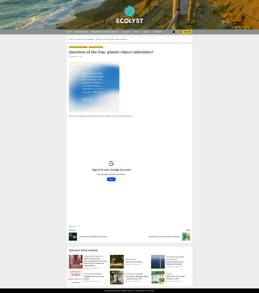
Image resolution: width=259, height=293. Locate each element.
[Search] (177, 32)
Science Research (81, 32)
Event (136, 32)
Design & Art (99, 256)
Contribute (157, 32)
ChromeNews (139, 291)
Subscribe (187, 32)
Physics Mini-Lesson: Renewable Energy (175, 263)
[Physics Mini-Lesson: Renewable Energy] (158, 262)
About (145, 32)
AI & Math (125, 32)
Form (129, 116)
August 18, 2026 (173, 267)
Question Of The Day (95, 47)
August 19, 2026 (132, 264)
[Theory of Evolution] (117, 262)
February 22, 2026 (76, 56)
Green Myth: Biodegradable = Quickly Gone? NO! (136, 277)
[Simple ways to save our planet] (76, 277)
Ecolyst (129, 20)
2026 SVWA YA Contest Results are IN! (175, 277)
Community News (89, 256)
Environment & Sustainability (78, 47)
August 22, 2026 (91, 268)
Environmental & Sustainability (104, 32)
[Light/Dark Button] (173, 32)
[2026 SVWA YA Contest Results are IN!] (158, 277)
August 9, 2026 (132, 281)
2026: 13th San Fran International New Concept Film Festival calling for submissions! (95, 262)
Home (69, 32)
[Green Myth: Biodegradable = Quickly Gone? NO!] (117, 277)
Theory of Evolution (133, 262)
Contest (168, 274)
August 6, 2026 (173, 281)
